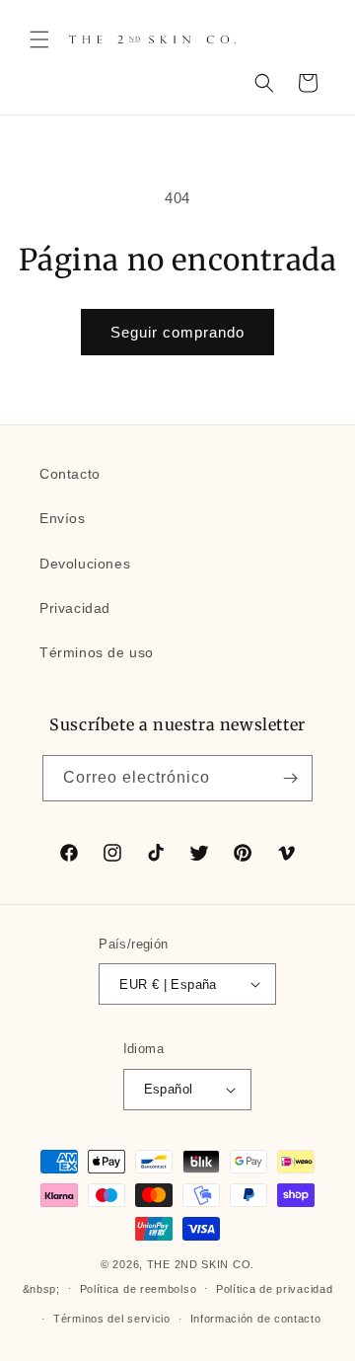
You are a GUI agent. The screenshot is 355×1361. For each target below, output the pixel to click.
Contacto (70, 474)
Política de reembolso (138, 1289)
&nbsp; (41, 1288)
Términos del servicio (112, 1318)
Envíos (62, 518)
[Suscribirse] (290, 778)
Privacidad (74, 608)
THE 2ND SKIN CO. (200, 1264)
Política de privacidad (274, 1289)
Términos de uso (96, 652)
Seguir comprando (177, 332)
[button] (39, 39)
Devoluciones (84, 563)
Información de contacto (255, 1318)
